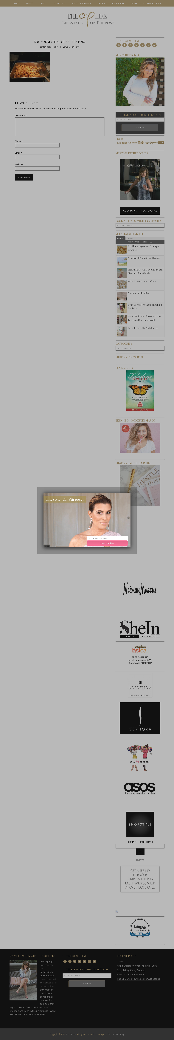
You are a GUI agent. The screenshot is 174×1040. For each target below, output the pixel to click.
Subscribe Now (107, 543)
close (47, 546)
